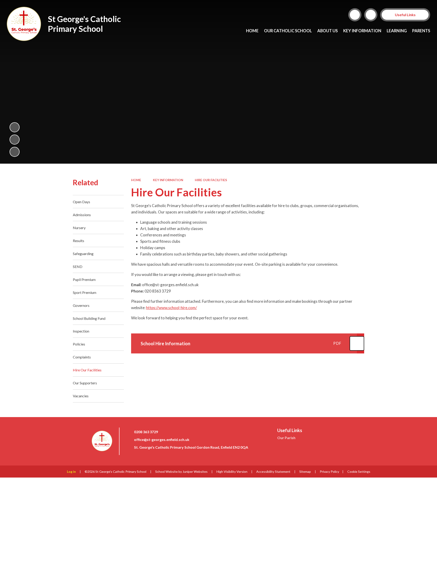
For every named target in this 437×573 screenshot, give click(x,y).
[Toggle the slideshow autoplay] (15, 127)
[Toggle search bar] (354, 14)
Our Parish (286, 437)
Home (136, 180)
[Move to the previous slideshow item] (15, 140)
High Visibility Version (231, 471)
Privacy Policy (329, 471)
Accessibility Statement (273, 471)
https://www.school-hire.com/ (171, 307)
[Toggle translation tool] (370, 14)
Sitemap (305, 471)
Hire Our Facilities (211, 180)
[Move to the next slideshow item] (15, 152)
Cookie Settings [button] (358, 471)
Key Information (168, 180)
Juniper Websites (195, 471)
